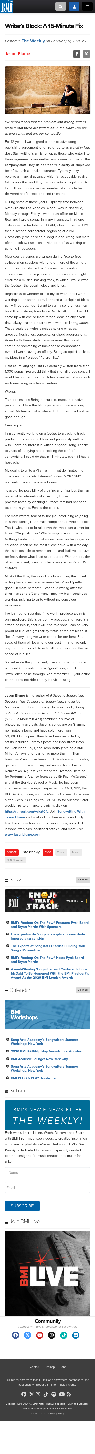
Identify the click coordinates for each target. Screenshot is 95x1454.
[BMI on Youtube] (62, 1394)
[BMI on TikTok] (47, 1394)
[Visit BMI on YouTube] (39, 1335)
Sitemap (50, 1367)
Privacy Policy (57, 1413)
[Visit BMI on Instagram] (51, 1335)
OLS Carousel (15, 860)
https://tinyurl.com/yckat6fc (26, 811)
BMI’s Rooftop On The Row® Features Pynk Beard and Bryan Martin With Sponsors (50, 925)
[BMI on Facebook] (24, 1394)
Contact (34, 1367)
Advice (75, 852)
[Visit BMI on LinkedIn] (75, 1335)
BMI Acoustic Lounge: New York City (39, 1059)
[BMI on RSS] (70, 1394)
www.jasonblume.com (22, 834)
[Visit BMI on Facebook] (15, 1335)
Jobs (63, 1367)
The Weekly (33, 41)
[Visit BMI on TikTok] (63, 1335)
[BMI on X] (32, 1393)
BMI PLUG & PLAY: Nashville (33, 1078)
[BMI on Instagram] (39, 1394)
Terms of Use (40, 1413)
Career (61, 852)
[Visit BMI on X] (27, 1335)
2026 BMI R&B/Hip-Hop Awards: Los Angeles (46, 1051)
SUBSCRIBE (22, 1206)
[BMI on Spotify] (54, 1394)
